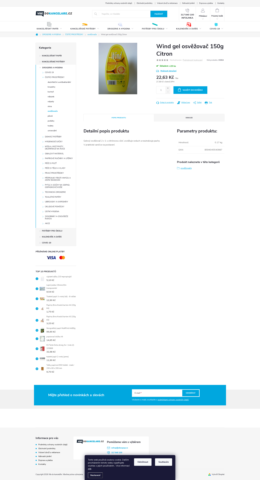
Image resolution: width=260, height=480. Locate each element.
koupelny (51, 87)
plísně (50, 116)
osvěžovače (53, 111)
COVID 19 (49, 72)
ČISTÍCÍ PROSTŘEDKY (54, 77)
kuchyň (51, 91)
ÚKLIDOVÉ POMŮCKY (54, 206)
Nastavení (95, 475)
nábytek (51, 96)
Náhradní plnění (188, 3)
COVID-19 (46, 242)
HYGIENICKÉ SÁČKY (53, 141)
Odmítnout (142, 461)
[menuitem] (49, 26)
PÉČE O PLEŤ (51, 163)
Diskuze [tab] (189, 118)
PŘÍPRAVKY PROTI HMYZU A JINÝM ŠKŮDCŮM (58, 179)
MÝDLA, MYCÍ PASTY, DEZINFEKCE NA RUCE (55, 147)
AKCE (47, 223)
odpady (51, 101)
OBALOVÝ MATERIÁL (54, 153)
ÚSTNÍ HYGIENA (52, 211)
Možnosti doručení (168, 71)
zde (89, 468)
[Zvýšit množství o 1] (168, 88)
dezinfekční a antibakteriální (59, 82)
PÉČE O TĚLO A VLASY (55, 168)
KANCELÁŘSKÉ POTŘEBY (53, 61)
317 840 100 (116, 452)
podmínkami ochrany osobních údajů (173, 399)
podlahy (51, 121)
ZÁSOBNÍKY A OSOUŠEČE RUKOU (56, 217)
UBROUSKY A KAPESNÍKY (56, 201)
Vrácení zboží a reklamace (167, 3)
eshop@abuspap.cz (119, 448)
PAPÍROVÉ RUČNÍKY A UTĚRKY (59, 158)
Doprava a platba (206, 3)
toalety (50, 125)
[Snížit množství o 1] (168, 92)
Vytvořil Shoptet (218, 474)
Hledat (159, 13)
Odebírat (191, 393)
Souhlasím (163, 461)
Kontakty (220, 3)
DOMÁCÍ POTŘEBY (53, 136)
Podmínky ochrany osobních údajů (118, 3)
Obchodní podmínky (144, 3)
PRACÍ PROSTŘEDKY (54, 173)
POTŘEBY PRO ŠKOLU (52, 231)
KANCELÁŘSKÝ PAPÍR (52, 55)
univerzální (52, 130)
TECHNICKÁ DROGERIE (55, 192)
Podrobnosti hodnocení (192, 60)
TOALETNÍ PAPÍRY (53, 197)
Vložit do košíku (193, 90)
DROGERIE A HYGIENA (52, 67)
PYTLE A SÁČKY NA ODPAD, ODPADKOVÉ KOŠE (57, 186)
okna (50, 106)
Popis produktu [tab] (119, 118)
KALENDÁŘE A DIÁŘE (52, 237)
